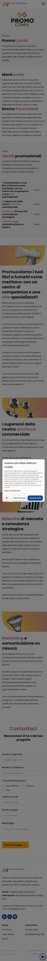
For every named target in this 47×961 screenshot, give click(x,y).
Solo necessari (19, 498)
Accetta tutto (35, 498)
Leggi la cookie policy (12, 491)
